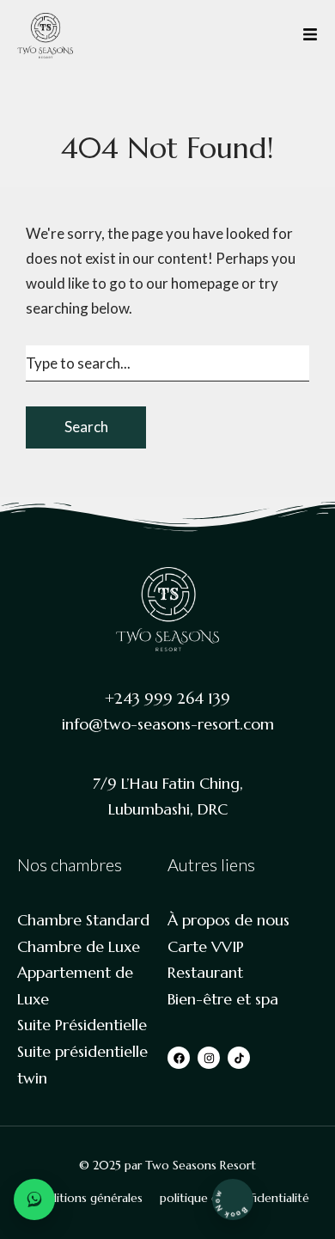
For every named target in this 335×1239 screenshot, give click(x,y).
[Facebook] (179, 1058)
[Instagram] (209, 1058)
